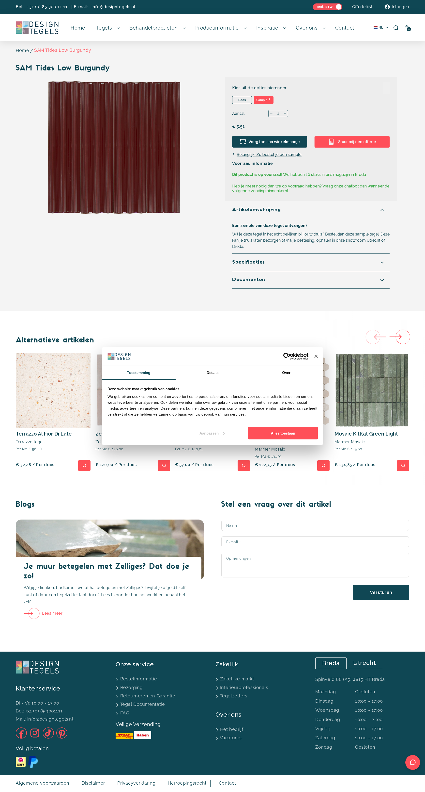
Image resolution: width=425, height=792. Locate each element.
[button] (107, 27)
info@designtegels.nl (113, 6)
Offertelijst (362, 6)
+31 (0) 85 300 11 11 (47, 6)
